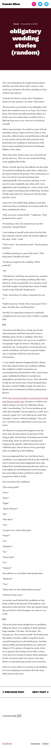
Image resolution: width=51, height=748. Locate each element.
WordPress (7, 743)
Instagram (35, 743)
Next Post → (40, 692)
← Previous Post (13, 692)
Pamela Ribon (11, 4)
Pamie (16, 24)
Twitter (45, 743)
